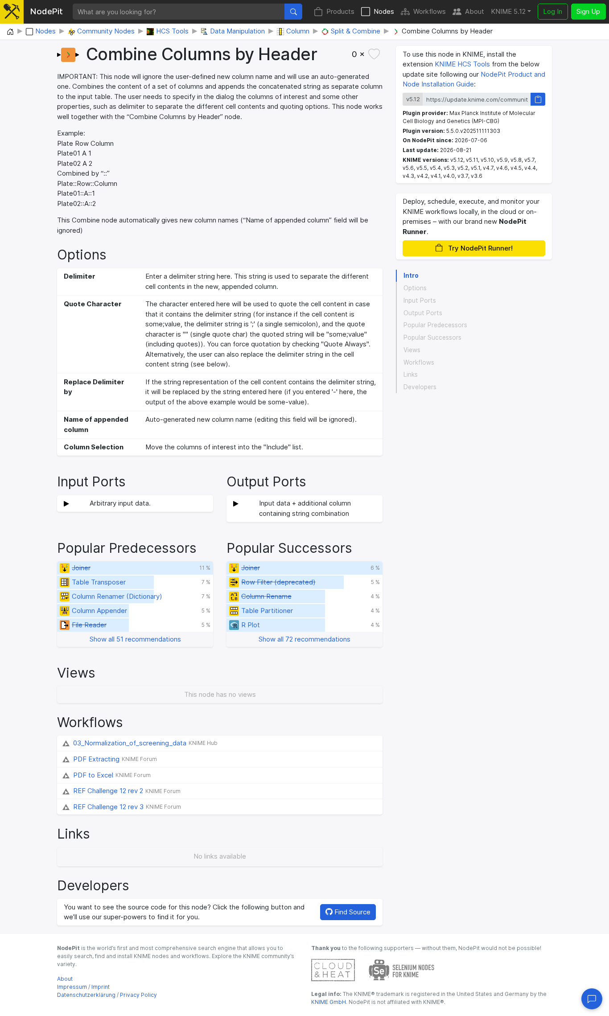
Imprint (100, 986)
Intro (411, 275)
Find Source (351, 912)
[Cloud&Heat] (333, 969)
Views (411, 350)
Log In (552, 11)
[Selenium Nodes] (401, 969)
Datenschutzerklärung (86, 994)
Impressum (72, 986)
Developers (419, 387)
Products (340, 11)
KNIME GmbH (328, 1002)
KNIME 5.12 (508, 11)
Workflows (429, 11)
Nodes (384, 11)
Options (415, 288)
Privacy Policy (138, 994)
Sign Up (588, 11)
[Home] (10, 32)
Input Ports (419, 300)
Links (410, 374)
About (474, 11)
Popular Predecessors (435, 325)
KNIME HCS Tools (462, 64)
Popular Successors (432, 337)
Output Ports (422, 313)
